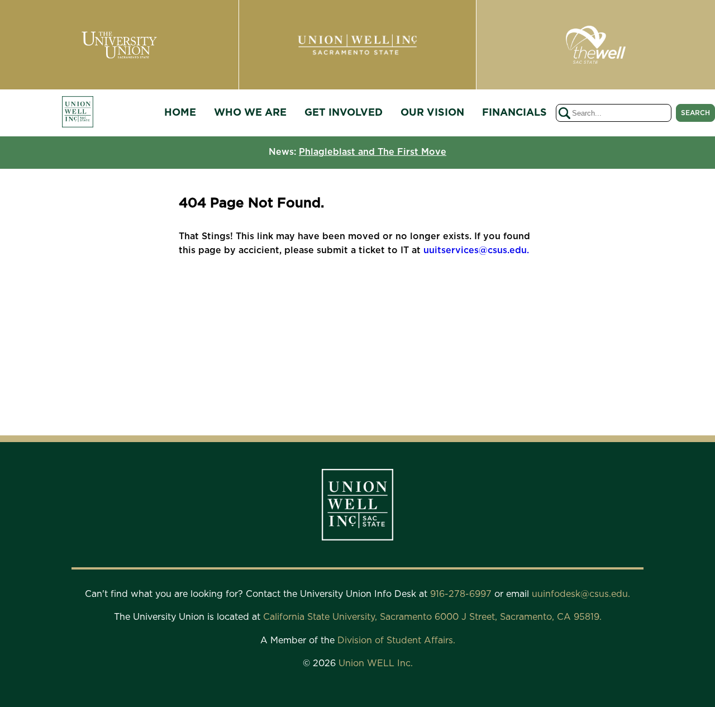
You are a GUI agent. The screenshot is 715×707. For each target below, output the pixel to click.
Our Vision (432, 113)
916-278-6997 (462, 594)
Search (695, 113)
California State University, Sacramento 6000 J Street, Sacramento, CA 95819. (432, 617)
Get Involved (343, 113)
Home (180, 113)
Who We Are (250, 113)
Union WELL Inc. (376, 663)
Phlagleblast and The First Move (372, 152)
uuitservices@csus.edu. (476, 250)
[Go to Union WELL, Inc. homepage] (78, 113)
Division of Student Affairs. (396, 640)
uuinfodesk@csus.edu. (581, 594)
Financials (514, 113)
